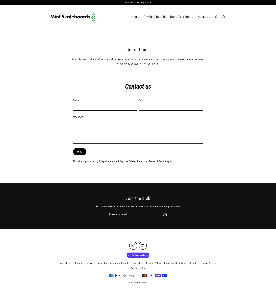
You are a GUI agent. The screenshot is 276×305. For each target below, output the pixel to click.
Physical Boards (155, 17)
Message (78, 116)
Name (76, 100)
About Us (204, 17)
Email (142, 100)
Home (135, 17)
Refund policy (138, 268)
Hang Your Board (181, 17)
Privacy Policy (136, 161)
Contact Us (137, 263)
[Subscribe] (164, 214)
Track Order (65, 263)
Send (80, 151)
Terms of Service (157, 161)
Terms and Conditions (175, 263)
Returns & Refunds (119, 263)
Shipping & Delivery (84, 263)
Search (193, 263)
